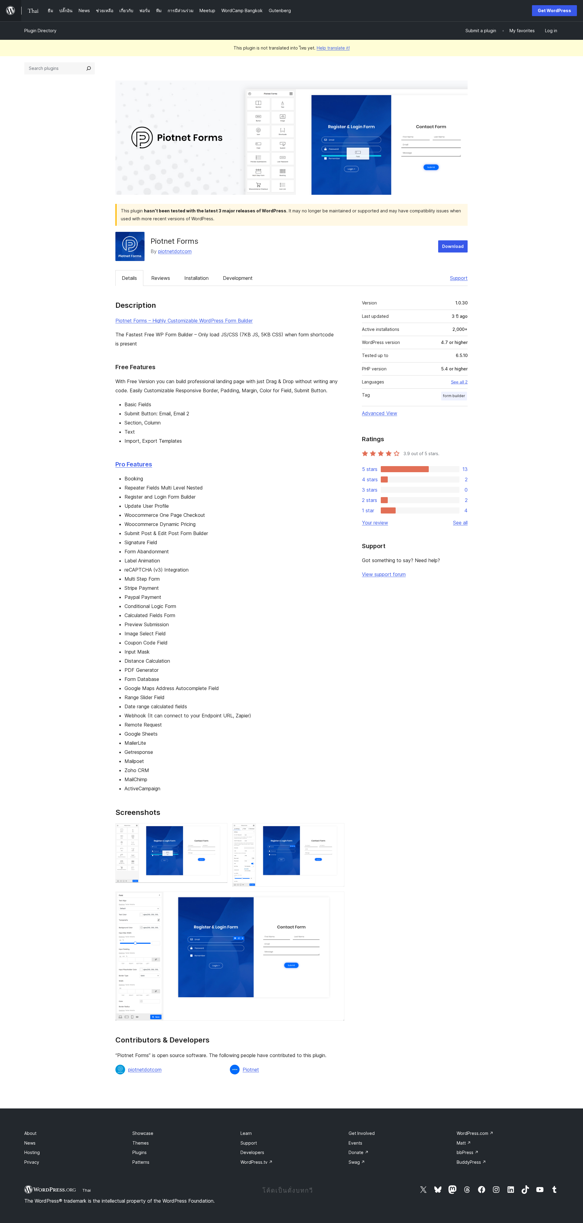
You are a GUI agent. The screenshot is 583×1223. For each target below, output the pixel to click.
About (30, 1133)
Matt (464, 1143)
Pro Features (133, 464)
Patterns (140, 1162)
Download (453, 246)
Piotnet (251, 1070)
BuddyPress (471, 1162)
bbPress (468, 1152)
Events (355, 1143)
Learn (246, 1133)
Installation (196, 278)
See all (460, 523)
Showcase (142, 1133)
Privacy (31, 1162)
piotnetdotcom (175, 251)
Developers (252, 1152)
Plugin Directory (40, 30)
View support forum (384, 574)
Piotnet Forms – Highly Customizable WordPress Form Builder (184, 321)
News (30, 1143)
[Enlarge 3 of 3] (336, 900)
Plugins (139, 1152)
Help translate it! (333, 47)
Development (238, 278)
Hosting (32, 1152)
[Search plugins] (89, 68)
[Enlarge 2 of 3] (336, 831)
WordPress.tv (256, 1162)
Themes (140, 1143)
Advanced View (379, 413)
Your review (375, 523)
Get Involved (362, 1133)
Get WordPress (554, 10)
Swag (357, 1162)
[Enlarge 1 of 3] (219, 831)
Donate (359, 1152)
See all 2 (459, 382)
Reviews (160, 278)
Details (129, 278)
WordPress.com (475, 1133)
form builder (454, 395)
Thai (86, 1190)
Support (459, 278)
